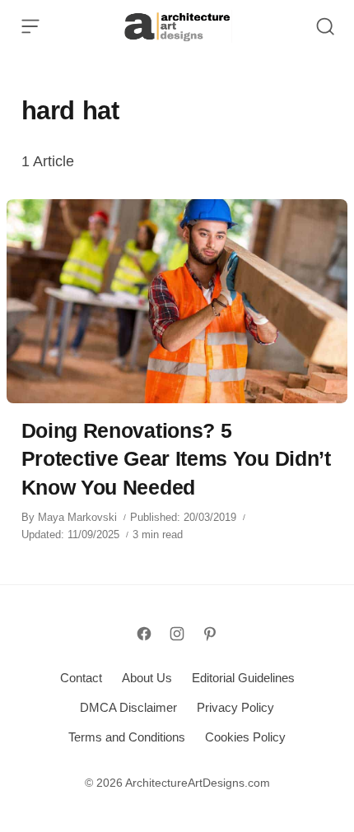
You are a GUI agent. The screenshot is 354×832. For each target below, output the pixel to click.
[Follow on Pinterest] (210, 633)
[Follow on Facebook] (144, 633)
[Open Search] (325, 26)
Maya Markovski (77, 517)
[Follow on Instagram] (177, 633)
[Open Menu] (30, 26)
